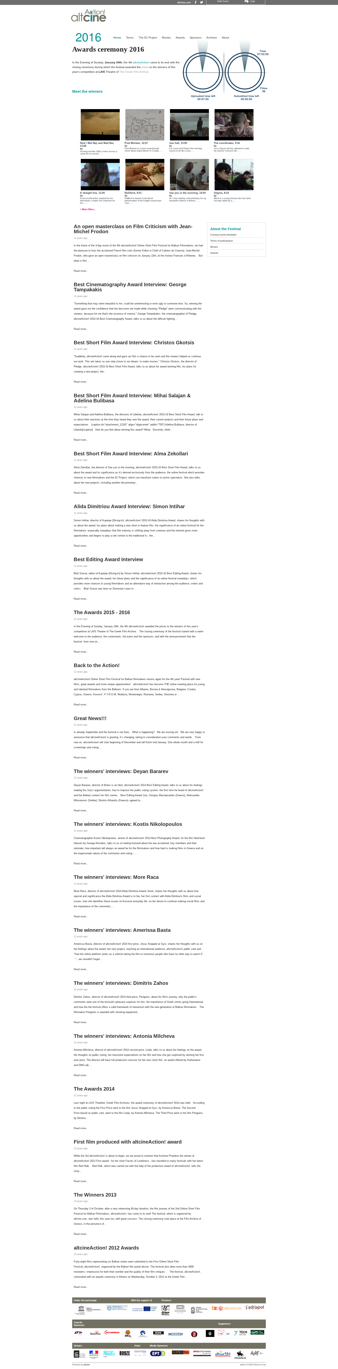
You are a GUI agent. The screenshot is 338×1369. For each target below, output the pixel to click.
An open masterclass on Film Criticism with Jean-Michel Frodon (133, 228)
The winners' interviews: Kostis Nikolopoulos (128, 824)
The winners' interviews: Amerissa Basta (122, 930)
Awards (180, 37)
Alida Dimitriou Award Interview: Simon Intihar (129, 506)
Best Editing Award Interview (108, 559)
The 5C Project (147, 37)
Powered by (81, 1365)
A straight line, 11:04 (92, 192)
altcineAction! (141, 62)
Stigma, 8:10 (221, 192)
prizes (145, 67)
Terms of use (260, 1365)
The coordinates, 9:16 (227, 143)
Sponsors (195, 37)
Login (252, 1)
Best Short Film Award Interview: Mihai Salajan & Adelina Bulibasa (132, 398)
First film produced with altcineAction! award (128, 1142)
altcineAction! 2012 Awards (106, 1248)
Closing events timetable (223, 234)
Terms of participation (221, 241)
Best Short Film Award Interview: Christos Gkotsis (134, 342)
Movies (166, 37)
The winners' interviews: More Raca (116, 877)
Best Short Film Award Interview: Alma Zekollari (131, 454)
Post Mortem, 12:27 (136, 143)
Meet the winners (87, 91)
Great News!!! (90, 718)
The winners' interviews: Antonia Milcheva (124, 1036)
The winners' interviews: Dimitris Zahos (121, 983)
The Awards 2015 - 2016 (102, 612)
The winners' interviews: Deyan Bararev (121, 771)
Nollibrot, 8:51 (133, 192)
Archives (211, 37)
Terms (130, 37)
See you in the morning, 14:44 (187, 192)
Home (117, 37)
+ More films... (87, 209)
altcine (243, 1365)
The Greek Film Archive (133, 71)
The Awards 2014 (94, 1089)
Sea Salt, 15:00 (178, 143)
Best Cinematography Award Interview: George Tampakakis (130, 287)
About (225, 37)
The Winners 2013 (95, 1195)
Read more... (81, 270)
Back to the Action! (97, 665)
